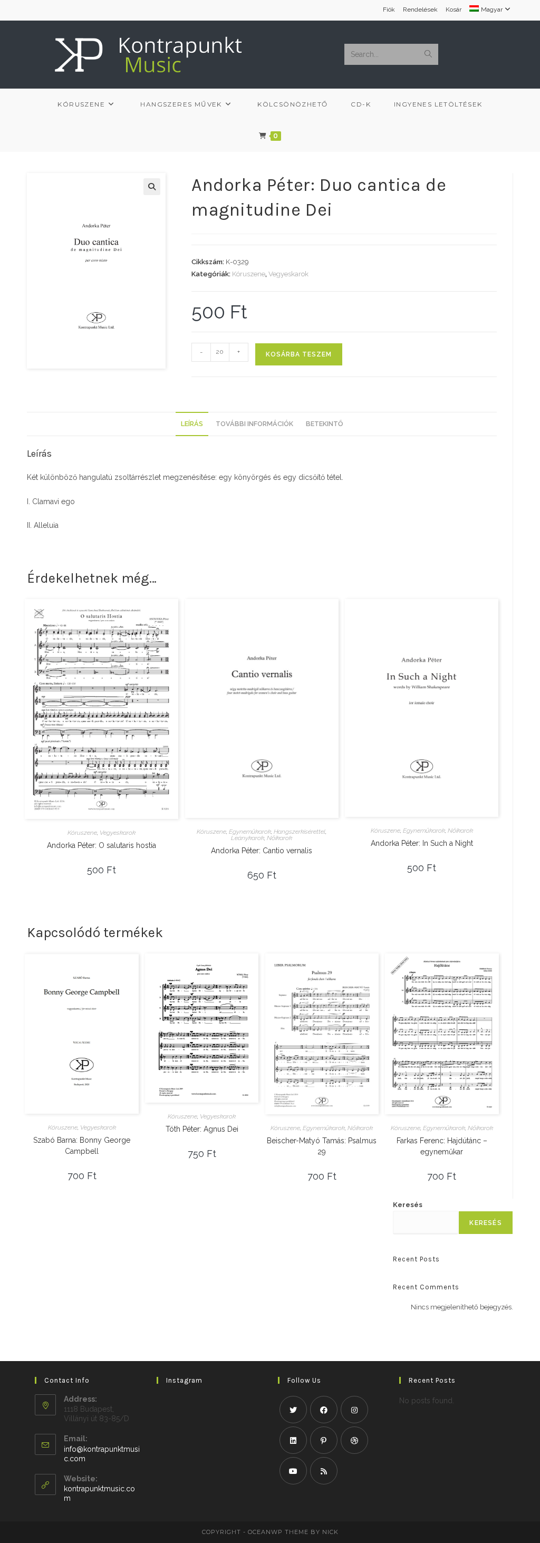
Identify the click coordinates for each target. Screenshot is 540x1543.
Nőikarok (279, 838)
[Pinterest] (324, 1440)
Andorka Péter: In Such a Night (422, 843)
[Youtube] (293, 1470)
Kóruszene (248, 274)
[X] (293, 1409)
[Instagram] (354, 1409)
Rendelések (420, 9)
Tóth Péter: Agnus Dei (202, 1129)
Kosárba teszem (299, 354)
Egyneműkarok (250, 831)
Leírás (192, 424)
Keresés (407, 1205)
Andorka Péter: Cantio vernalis (261, 850)
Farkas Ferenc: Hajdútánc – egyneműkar (442, 1146)
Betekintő (324, 424)
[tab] (192, 424)
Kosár (453, 9)
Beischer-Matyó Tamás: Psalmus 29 (322, 1146)
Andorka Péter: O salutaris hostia (101, 845)
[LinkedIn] (293, 1440)
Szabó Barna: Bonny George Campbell (81, 1145)
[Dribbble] (354, 1440)
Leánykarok (247, 838)
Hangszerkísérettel (299, 831)
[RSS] (324, 1470)
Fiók (389, 9)
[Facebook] (324, 1409)
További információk (254, 424)
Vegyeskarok (288, 274)
